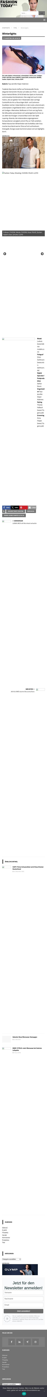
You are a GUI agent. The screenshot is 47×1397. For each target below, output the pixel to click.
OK (24, 1394)
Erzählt (4, 1230)
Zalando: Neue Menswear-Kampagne (25, 1037)
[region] (23, 254)
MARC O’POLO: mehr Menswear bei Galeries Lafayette (27, 1049)
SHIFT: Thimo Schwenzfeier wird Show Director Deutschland (28, 868)
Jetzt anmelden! (23, 1311)
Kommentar (6, 1237)
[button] (6, 507)
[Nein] (44, 1391)
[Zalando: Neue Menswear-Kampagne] (6, 1041)
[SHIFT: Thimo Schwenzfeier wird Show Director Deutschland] (6, 1030)
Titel (3, 1242)
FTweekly (5, 1232)
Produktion (5, 1240)
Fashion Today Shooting (15, 511)
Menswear (30, 511)
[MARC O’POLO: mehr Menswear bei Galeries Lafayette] (6, 1211)
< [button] (5, 254)
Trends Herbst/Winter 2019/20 (14, 515)
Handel (4, 1235)
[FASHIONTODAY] (23, 16)
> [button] (42, 254)
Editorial (4, 1227)
